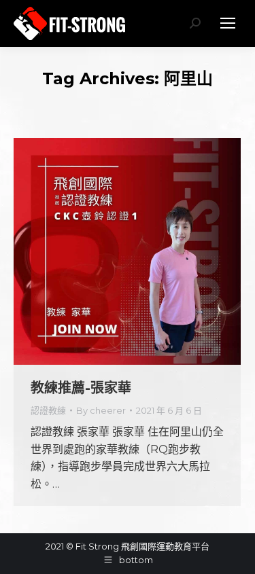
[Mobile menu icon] (227, 23)
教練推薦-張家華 (81, 388)
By (101, 410)
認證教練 (48, 410)
